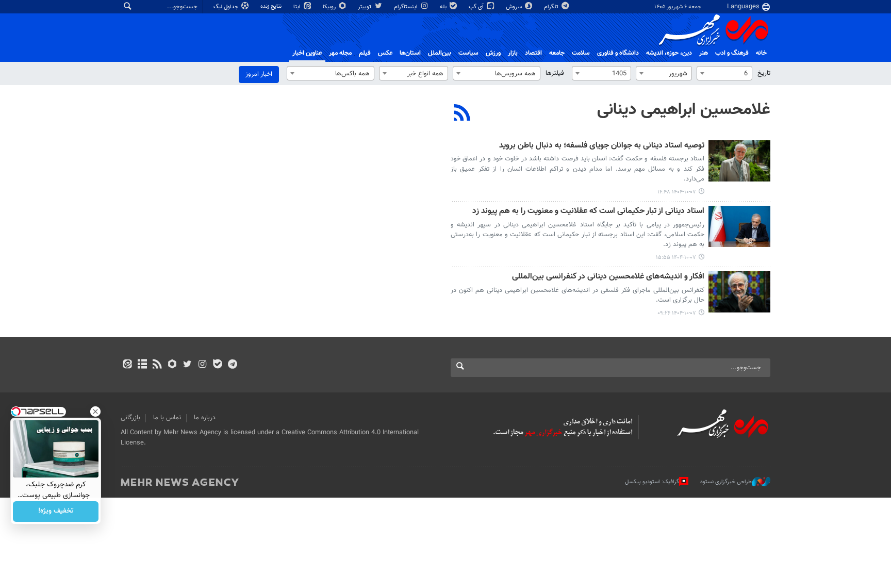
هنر (703, 53)
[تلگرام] (232, 365)
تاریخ (763, 73)
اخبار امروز (258, 74)
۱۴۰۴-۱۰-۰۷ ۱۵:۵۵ (676, 257)
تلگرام (552, 7)
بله (444, 7)
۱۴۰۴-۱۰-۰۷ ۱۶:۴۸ (676, 192)
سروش (514, 7)
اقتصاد (533, 53)
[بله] (217, 365)
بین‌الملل (439, 53)
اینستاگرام (406, 7)
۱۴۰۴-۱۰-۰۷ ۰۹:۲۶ (676, 313)
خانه (761, 53)
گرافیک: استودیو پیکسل (652, 482)
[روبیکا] (172, 365)
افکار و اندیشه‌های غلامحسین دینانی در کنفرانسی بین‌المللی (608, 277)
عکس (385, 53)
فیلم (365, 53)
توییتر (365, 7)
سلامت (581, 53)
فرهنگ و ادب (732, 53)
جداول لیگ (226, 7)
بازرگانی (130, 418)
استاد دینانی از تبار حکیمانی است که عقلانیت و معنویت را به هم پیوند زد (588, 212)
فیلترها (555, 73)
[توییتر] (187, 365)
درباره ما (205, 418)
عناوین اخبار (307, 53)
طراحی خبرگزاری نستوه (726, 482)
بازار (513, 53)
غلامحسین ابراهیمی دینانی (683, 110)
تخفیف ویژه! (56, 511)
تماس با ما (167, 418)
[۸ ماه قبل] (739, 291)
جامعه (557, 53)
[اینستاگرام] (202, 365)
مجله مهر (340, 53)
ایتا (297, 7)
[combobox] (724, 73)
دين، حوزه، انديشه (669, 53)
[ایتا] (127, 365)
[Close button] (95, 411)
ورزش (493, 53)
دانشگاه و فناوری (618, 53)
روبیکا (330, 7)
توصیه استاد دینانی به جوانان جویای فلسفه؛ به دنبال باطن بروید (601, 146)
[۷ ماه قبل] (739, 161)
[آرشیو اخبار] (142, 365)
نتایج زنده (271, 6)
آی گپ (477, 7)
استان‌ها (410, 53)
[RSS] (462, 114)
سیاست (468, 53)
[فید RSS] (157, 365)
